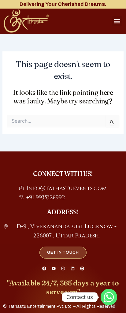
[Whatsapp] (109, 297)
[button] (117, 21)
